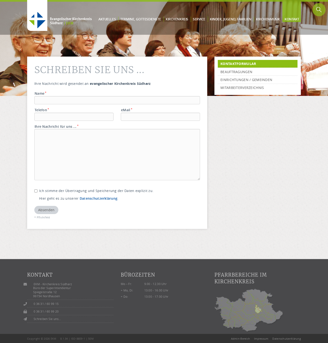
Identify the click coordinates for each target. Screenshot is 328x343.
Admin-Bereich (240, 338)
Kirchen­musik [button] (268, 19)
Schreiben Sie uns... (47, 319)
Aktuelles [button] (107, 19)
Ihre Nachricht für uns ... (57, 126)
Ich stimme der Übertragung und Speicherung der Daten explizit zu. (96, 190)
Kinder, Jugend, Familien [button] (230, 19)
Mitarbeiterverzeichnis (242, 87)
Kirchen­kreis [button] (177, 19)
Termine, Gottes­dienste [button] (140, 19)
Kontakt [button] (292, 19)
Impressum (261, 338)
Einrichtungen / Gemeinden (246, 79)
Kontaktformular (238, 63)
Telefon (42, 110)
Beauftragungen (236, 72)
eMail (126, 110)
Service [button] (199, 19)
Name (41, 93)
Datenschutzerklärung (99, 198)
